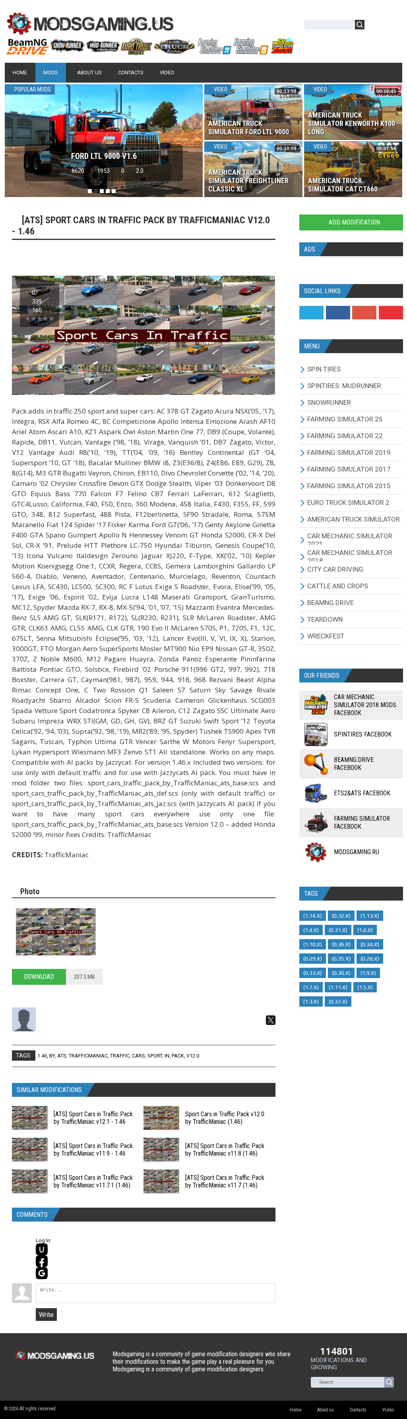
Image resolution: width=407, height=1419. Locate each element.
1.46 (42, 1056)
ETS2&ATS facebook (362, 793)
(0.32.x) (341, 915)
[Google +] (364, 312)
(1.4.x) (311, 930)
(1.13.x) (369, 915)
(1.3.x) (311, 1001)
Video (220, 89)
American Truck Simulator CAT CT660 (343, 184)
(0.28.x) (369, 958)
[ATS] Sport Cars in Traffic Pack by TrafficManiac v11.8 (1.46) (224, 1149)
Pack (178, 1056)
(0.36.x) (341, 944)
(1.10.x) (312, 944)
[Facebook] (338, 312)
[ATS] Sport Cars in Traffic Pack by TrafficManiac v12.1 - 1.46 (93, 1117)
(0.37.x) (338, 1001)
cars (138, 1056)
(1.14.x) (312, 915)
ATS (61, 1056)
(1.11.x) (338, 987)
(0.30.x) (341, 973)
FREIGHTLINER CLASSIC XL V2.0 (104, 156)
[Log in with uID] (42, 1249)
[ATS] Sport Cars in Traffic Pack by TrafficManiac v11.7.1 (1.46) (93, 1181)
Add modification (353, 222)
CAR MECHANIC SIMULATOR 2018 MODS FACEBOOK (365, 705)
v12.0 (192, 1056)
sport (154, 1056)
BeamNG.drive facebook (354, 763)
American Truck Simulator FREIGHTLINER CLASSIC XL (248, 180)
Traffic (120, 1056)
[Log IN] (375, 26)
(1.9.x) (368, 973)
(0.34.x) (369, 944)
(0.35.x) (341, 958)
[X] (270, 1020)
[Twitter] (311, 312)
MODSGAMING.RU (356, 852)
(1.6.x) (365, 930)
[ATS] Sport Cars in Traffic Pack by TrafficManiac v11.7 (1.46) (224, 1181)
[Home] (149, 52)
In (167, 1056)
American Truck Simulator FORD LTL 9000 (248, 127)
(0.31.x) (338, 930)
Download (39, 976)
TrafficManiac (88, 1056)
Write (46, 1314)
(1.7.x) (311, 987)
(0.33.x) (312, 973)
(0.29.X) (312, 958)
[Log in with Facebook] (42, 1261)
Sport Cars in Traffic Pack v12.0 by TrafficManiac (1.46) (224, 1117)
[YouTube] (391, 312)
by (52, 1056)
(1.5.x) (365, 987)
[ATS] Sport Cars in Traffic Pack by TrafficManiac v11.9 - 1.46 (93, 1149)
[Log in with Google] (42, 1273)
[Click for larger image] (56, 931)
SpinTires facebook (362, 734)
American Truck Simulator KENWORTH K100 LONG (351, 123)
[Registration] (393, 26)
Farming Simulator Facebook (362, 822)
